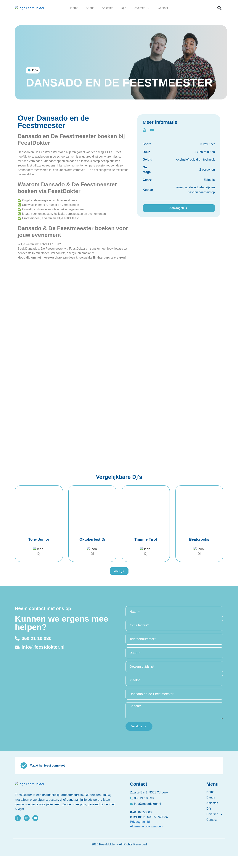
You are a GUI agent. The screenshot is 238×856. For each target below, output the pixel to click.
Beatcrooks (199, 539)
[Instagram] (27, 818)
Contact (163, 7)
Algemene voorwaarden (146, 826)
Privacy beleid (140, 822)
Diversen (139, 7)
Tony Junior (38, 539)
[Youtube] (35, 818)
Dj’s (123, 7)
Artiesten (107, 7)
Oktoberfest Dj (92, 539)
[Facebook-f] (18, 818)
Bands (90, 7)
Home (74, 7)
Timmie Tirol (145, 539)
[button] (219, 8)
